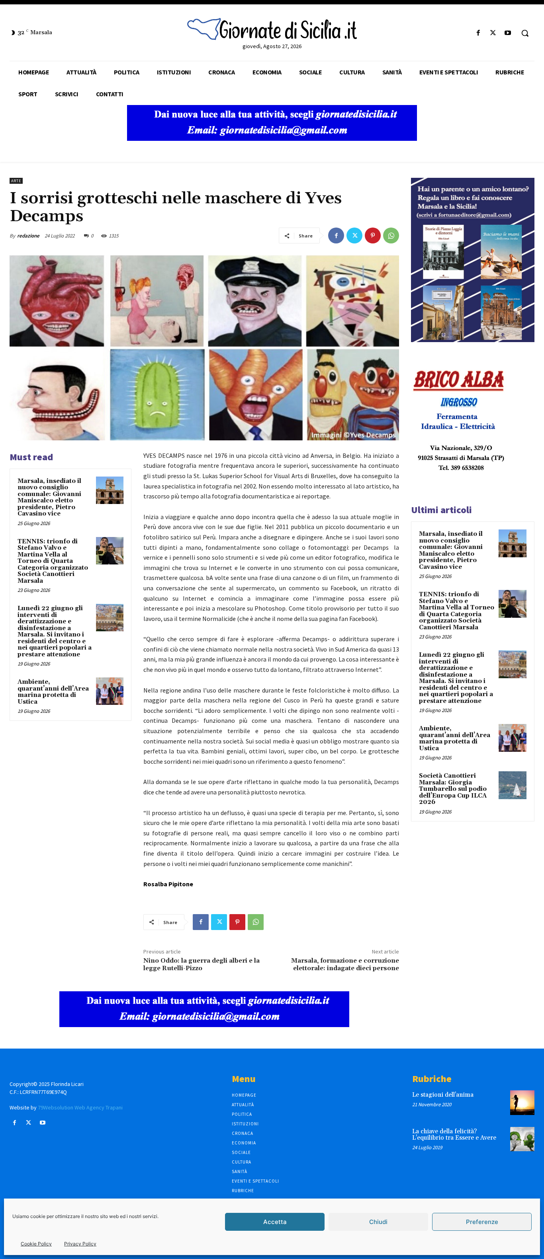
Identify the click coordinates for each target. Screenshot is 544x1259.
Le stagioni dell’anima (443, 1095)
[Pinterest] (373, 235)
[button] (524, 33)
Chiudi (378, 1222)
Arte (16, 180)
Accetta (275, 1222)
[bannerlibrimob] (472, 340)
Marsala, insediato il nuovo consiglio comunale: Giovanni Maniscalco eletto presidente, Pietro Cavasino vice (49, 497)
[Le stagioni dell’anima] (522, 1102)
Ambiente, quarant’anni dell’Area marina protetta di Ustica (53, 692)
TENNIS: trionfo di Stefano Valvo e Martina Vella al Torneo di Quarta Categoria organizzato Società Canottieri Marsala (53, 561)
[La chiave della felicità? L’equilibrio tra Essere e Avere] (522, 1139)
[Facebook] (478, 33)
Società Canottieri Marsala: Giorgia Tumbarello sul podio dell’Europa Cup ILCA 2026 (453, 789)
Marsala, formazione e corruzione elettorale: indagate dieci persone (345, 964)
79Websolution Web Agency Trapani (80, 1107)
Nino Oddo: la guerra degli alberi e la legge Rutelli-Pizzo (201, 964)
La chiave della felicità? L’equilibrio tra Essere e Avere (454, 1135)
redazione (28, 235)
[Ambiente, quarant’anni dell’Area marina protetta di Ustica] (109, 691)
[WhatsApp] (391, 235)
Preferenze (482, 1222)
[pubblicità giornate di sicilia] (272, 138)
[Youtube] (508, 33)
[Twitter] (493, 33)
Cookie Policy (36, 1244)
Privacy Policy (80, 1244)
